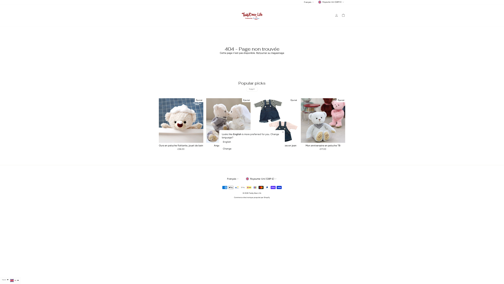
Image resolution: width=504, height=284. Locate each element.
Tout (252, 89)
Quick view (181, 139)
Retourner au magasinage (270, 53)
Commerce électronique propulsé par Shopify (252, 197)
